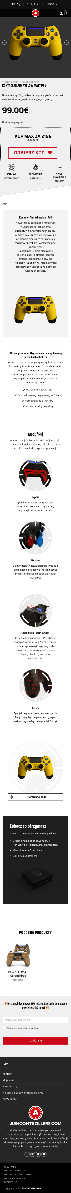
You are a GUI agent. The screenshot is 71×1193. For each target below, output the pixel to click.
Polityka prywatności (16, 1170)
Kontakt (7, 1074)
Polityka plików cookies (18, 1174)
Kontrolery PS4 (30, 82)
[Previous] (4, 42)
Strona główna (10, 82)
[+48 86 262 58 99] (19, 4)
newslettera (32, 1028)
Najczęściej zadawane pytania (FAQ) (23, 1093)
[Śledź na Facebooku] (27, 1154)
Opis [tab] (5, 204)
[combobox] (33, 4)
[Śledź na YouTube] (44, 1154)
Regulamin (10, 1166)
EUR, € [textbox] (31, 4)
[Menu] (4, 13)
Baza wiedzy (10, 1086)
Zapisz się (35, 1041)
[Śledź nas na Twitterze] (38, 1154)
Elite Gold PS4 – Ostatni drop (18, 974)
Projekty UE (10, 1182)
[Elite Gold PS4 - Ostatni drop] (18, 955)
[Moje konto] (61, 13)
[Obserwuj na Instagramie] (32, 1154)
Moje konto (9, 1080)
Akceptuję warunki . (22, 1028)
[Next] (66, 42)
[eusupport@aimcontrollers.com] (14, 4)
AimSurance (10, 1099)
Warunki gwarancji (15, 1178)
